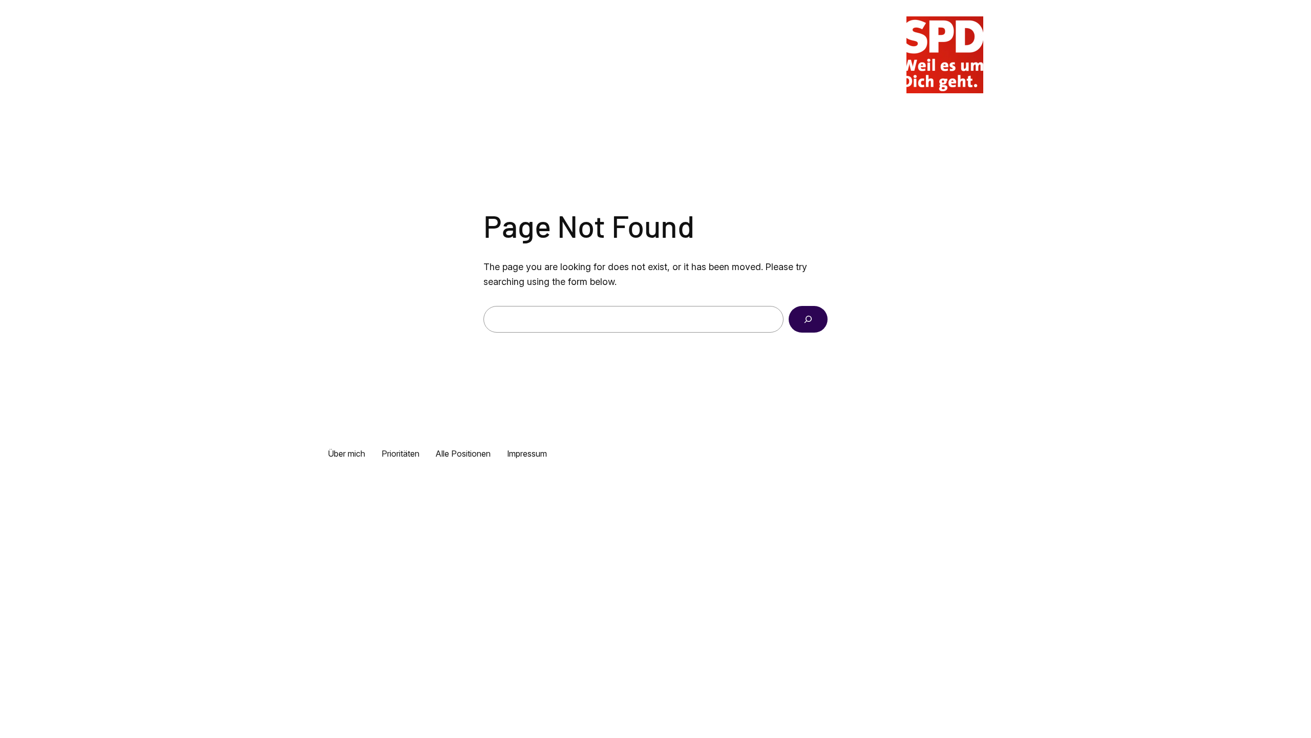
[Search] (808, 319)
